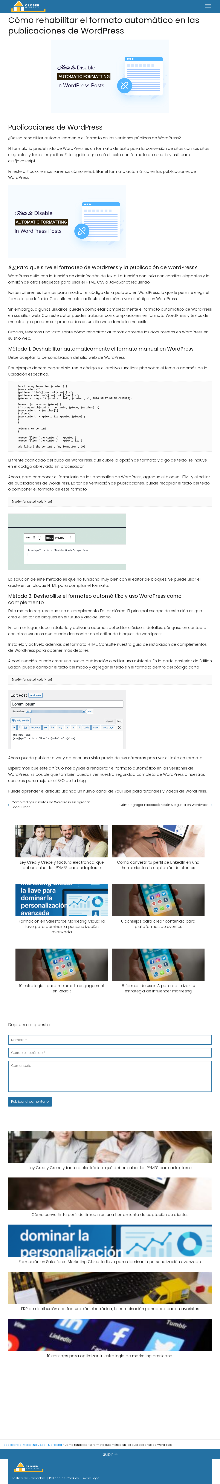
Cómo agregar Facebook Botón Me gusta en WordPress (163, 804)
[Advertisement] (110, 1399)
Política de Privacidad (28, 1478)
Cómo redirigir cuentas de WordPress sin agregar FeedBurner (51, 804)
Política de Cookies (64, 1478)
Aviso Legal (91, 1478)
